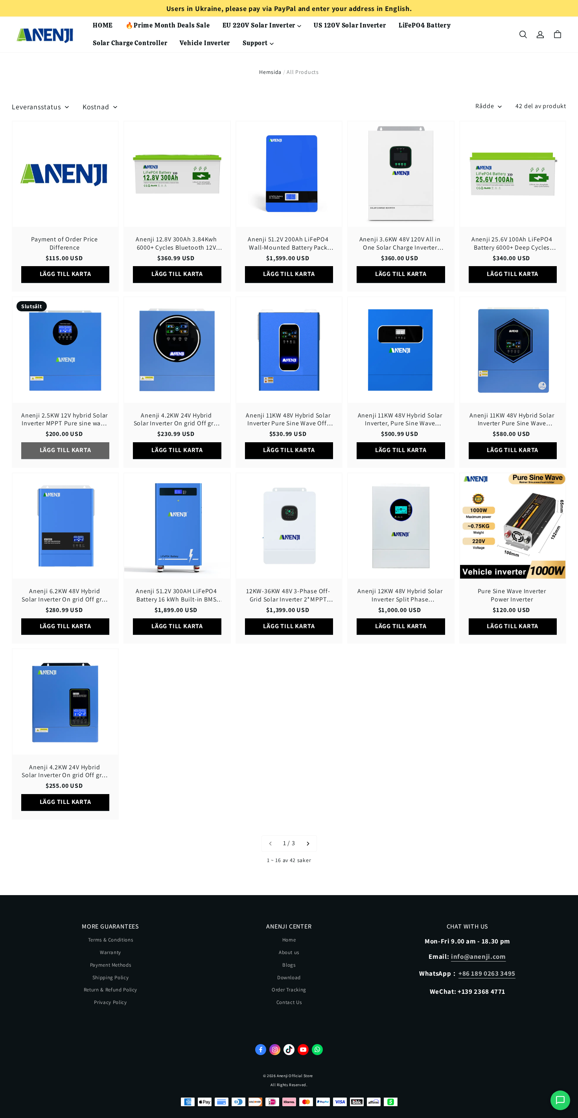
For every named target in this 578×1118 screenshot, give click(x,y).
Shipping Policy (110, 977)
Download (289, 977)
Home (289, 939)
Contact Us (289, 1002)
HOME (103, 25)
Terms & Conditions (110, 939)
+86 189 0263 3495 (486, 973)
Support (255, 43)
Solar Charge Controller (130, 43)
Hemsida (270, 71)
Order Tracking (289, 989)
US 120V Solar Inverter (350, 25)
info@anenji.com (478, 956)
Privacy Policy (110, 1002)
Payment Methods (110, 965)
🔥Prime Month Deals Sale (167, 25)
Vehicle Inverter (205, 43)
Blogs (288, 965)
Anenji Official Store (295, 1075)
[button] (523, 34)
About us (289, 952)
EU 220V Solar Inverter (259, 25)
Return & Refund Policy (110, 989)
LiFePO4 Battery (425, 25)
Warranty (110, 952)
